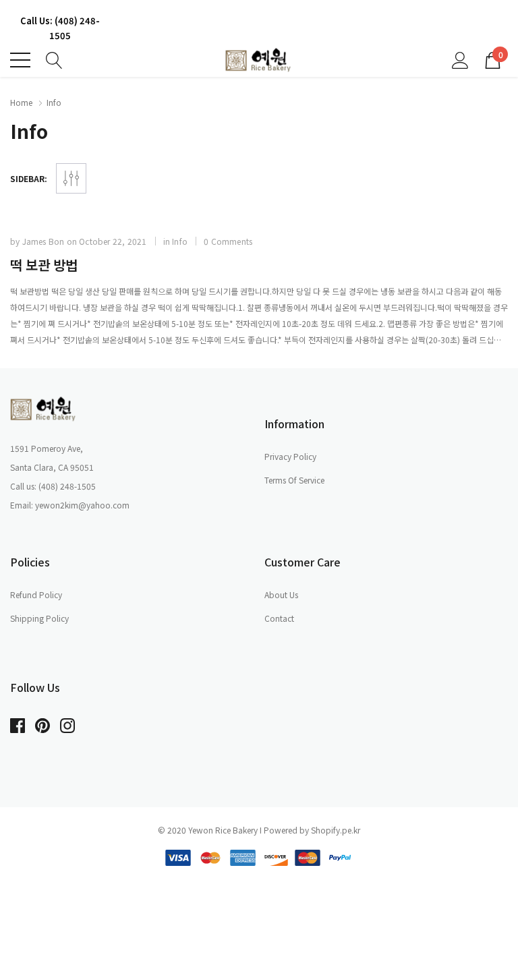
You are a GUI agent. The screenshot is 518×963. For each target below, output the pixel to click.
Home (21, 102)
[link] (44, 409)
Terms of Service (294, 480)
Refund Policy (36, 594)
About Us (281, 594)
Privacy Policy (290, 456)
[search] (54, 58)
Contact (279, 618)
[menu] (20, 60)
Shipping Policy (39, 618)
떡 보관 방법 (44, 264)
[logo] (259, 60)
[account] (460, 58)
